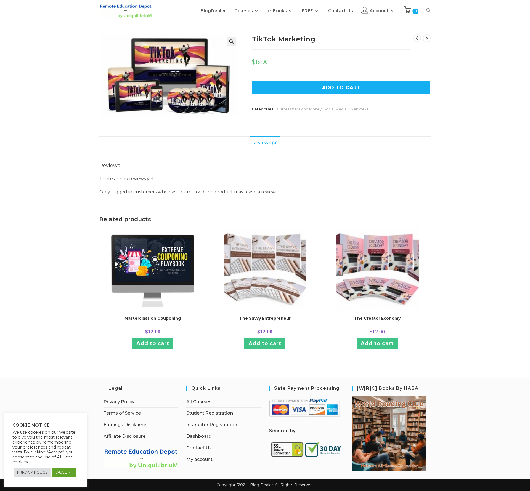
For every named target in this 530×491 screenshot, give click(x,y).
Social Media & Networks (346, 109)
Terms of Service (122, 413)
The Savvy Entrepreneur (265, 318)
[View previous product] (417, 38)
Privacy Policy (119, 401)
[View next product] (427, 38)
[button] (231, 41)
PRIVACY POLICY (32, 472)
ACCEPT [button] (64, 472)
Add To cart (341, 87)
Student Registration (209, 413)
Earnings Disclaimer (126, 424)
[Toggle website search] (428, 11)
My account (199, 459)
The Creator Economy (377, 318)
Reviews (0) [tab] (265, 142)
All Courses (198, 401)
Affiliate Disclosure (124, 436)
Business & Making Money (298, 109)
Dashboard (198, 436)
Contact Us (199, 447)
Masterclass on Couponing (152, 318)
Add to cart (152, 343)
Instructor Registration (211, 424)
